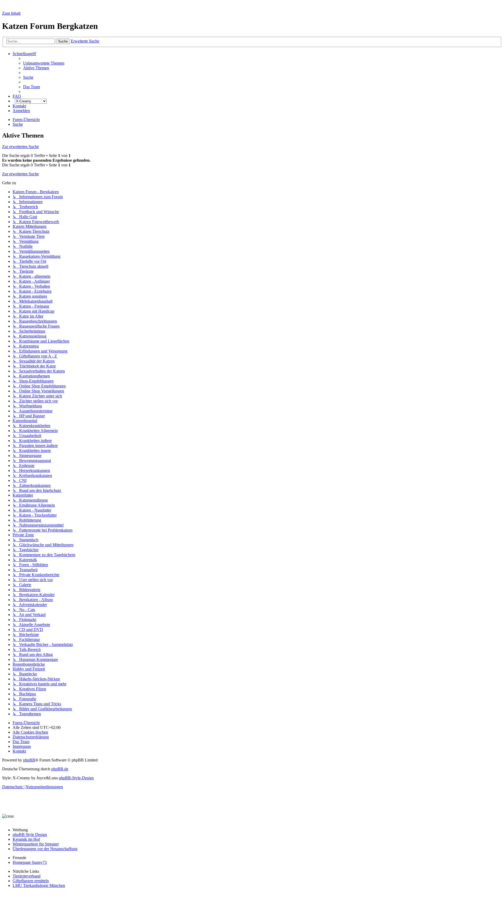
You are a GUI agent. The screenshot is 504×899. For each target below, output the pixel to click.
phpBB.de (59, 769)
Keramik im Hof (26, 839)
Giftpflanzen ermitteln (31, 881)
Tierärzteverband (26, 876)
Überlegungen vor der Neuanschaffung (45, 849)
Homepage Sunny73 (30, 862)
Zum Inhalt (11, 13)
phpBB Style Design (30, 834)
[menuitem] (43, 63)
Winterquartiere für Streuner (36, 844)
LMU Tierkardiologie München (39, 885)
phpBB (29, 760)
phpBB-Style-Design (76, 778)
